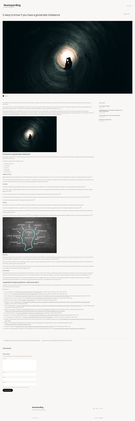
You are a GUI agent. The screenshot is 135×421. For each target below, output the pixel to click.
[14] (90, 274)
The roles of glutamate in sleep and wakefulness (24, 294)
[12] (58, 258)
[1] (91, 176)
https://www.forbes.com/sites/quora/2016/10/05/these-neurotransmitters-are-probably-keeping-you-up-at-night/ (35, 311)
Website (4, 382)
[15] (60, 279)
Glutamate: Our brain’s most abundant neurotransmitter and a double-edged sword (22, 340)
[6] (87, 196)
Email (4, 377)
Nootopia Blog (12, 5)
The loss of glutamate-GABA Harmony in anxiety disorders (38, 317)
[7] (89, 196)
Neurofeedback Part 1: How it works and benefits (109, 115)
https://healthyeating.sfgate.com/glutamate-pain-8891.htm (69, 328)
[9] (80, 207)
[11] (29, 215)
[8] (34, 199)
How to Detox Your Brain (104, 106)
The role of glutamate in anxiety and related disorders (30, 313)
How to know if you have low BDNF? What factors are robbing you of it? (57, 340)
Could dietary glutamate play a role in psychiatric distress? (43, 315)
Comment (4, 358)
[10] (14, 212)
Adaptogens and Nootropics (105, 119)
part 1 (88, 103)
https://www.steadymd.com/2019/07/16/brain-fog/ (18, 324)
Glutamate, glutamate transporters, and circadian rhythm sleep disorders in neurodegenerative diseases (42, 296)
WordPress (101, 417)
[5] (60, 193)
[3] (10, 191)
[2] (84, 186)
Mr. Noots (6, 95)
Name (4, 372)
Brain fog (7, 170)
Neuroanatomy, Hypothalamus (27, 300)
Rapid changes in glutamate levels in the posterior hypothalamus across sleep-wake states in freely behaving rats (51, 306)
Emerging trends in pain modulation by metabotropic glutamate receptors (34, 326)
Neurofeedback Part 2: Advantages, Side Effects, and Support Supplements (110, 111)
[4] (59, 193)
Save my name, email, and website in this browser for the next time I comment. (16, 387)
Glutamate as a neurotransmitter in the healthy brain (28, 292)
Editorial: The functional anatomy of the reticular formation (41, 298)
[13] (29, 267)
